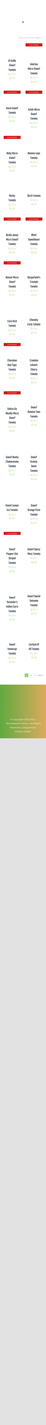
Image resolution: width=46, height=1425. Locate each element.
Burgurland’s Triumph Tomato (33, 282)
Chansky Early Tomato (33, 322)
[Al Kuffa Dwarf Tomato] (12, 45)
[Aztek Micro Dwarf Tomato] (34, 92)
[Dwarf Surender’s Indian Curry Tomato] (12, 582)
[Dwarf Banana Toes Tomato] (34, 393)
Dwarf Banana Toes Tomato (34, 412)
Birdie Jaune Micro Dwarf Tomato (12, 240)
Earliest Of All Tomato (34, 647)
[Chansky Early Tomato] (34, 305)
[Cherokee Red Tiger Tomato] (12, 345)
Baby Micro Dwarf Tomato (12, 158)
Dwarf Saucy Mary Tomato (33, 551)
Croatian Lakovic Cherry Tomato (34, 367)
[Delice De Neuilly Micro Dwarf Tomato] (12, 393)
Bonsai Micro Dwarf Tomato (12, 282)
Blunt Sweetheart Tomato (34, 240)
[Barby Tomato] (12, 181)
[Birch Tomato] (34, 181)
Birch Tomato (33, 195)
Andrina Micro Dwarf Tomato (34, 69)
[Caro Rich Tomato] (12, 305)
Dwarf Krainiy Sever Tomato (34, 464)
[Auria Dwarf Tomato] (12, 92)
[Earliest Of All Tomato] (34, 630)
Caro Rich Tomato (12, 323)
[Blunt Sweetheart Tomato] (34, 219)
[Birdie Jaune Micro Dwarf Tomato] (12, 219)
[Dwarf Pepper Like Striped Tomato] (12, 533)
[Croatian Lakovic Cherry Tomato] (34, 345)
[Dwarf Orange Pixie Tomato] (34, 490)
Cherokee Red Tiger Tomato (12, 365)
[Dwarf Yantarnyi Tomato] (12, 630)
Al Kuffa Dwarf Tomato (12, 65)
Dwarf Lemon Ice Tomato (12, 508)
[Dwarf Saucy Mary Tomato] (34, 533)
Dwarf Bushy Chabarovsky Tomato (12, 462)
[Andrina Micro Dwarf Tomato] (34, 45)
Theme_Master (23, 731)
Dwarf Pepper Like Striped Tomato (12, 556)
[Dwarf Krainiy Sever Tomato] (34, 441)
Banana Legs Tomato (34, 155)
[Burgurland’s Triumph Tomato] (34, 263)
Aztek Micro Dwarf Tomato (34, 114)
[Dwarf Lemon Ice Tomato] (12, 490)
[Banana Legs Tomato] (34, 137)
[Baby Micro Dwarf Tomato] (12, 137)
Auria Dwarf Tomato (12, 110)
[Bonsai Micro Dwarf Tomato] (12, 263)
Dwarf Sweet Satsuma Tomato (33, 601)
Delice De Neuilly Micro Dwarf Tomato (12, 415)
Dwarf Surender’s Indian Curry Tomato (12, 604)
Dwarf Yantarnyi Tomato (12, 649)
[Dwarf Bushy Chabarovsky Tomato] (12, 441)
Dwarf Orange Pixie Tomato (34, 510)
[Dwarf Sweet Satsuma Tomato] (34, 582)
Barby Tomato (12, 198)
